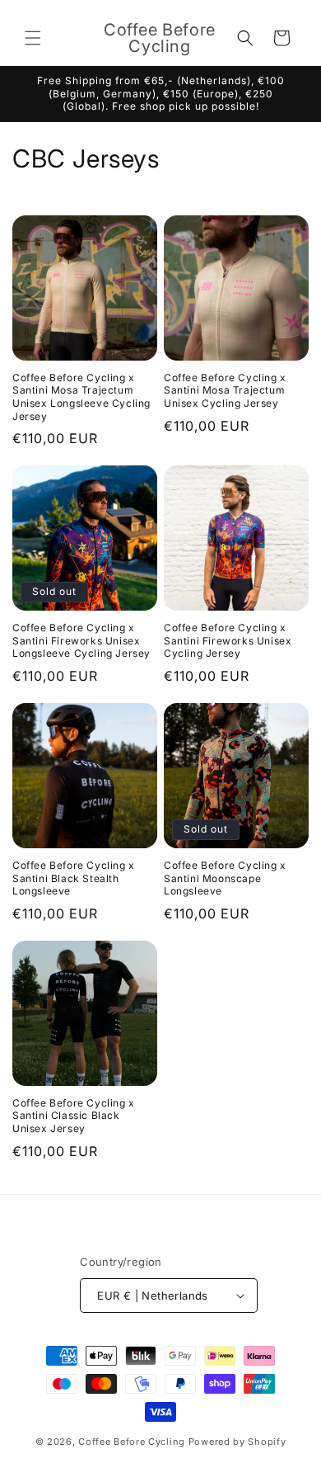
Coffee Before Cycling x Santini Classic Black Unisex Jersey (73, 1116)
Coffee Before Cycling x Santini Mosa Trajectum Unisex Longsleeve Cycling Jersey (81, 396)
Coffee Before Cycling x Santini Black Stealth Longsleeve (73, 878)
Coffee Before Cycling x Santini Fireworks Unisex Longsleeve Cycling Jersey (81, 640)
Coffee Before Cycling (131, 1441)
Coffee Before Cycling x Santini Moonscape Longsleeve (225, 878)
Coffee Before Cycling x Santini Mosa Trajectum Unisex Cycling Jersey (225, 390)
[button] (33, 38)
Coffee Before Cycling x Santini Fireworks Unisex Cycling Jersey (227, 640)
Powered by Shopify (237, 1441)
